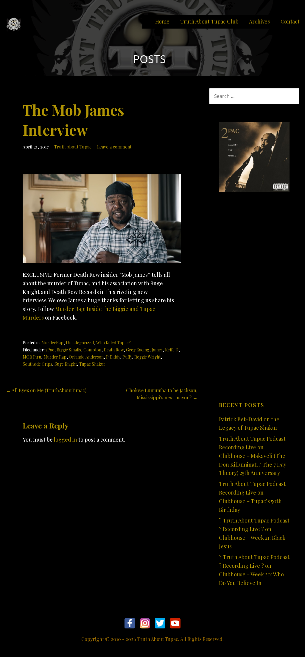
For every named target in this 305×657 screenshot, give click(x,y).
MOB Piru (32, 357)
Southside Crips (37, 364)
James (157, 350)
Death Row (114, 350)
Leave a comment (114, 147)
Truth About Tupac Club (209, 21)
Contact (290, 21)
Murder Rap (54, 357)
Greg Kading (137, 350)
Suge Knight (66, 364)
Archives (259, 21)
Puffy (127, 357)
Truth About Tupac (72, 147)
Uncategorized (80, 342)
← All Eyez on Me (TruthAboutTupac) (46, 390)
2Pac (50, 350)
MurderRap (52, 342)
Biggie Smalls (69, 350)
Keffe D (171, 350)
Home (162, 21)
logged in (65, 439)
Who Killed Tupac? (113, 342)
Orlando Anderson (86, 357)
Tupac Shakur (92, 364)
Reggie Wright (147, 357)
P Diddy (113, 357)
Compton (92, 350)
